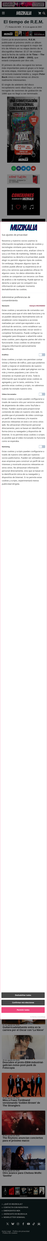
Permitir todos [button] (23, 1010)
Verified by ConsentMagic (38, 1017)
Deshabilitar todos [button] (23, 995)
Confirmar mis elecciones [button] (23, 1002)
